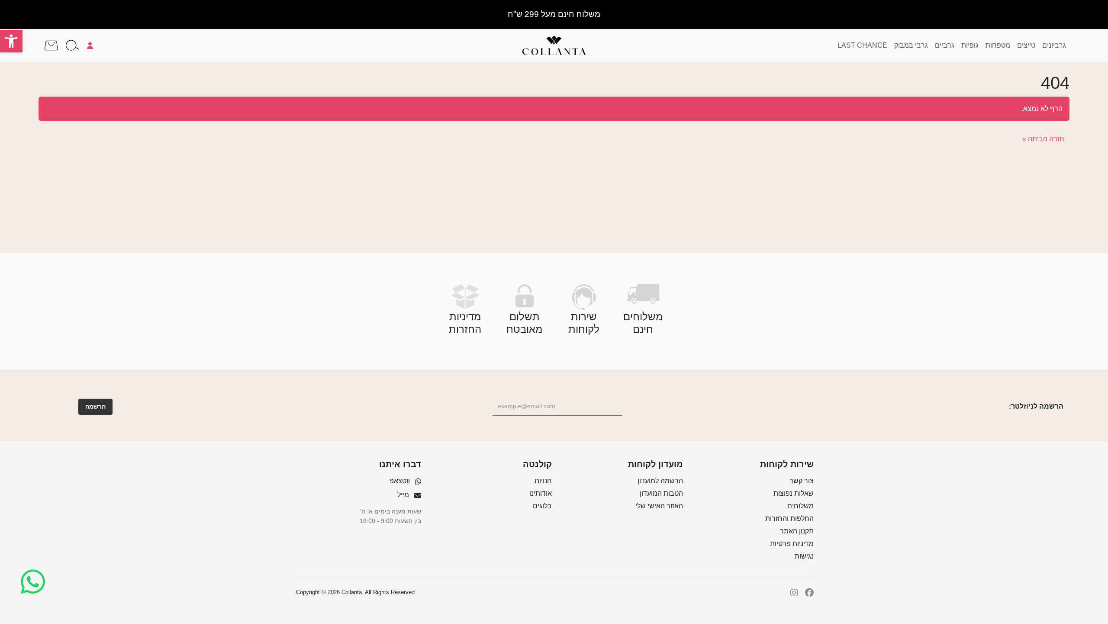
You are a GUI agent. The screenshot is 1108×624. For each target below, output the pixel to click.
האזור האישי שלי (659, 506)
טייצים (1026, 45)
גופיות (970, 45)
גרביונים (1054, 45)
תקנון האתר (797, 531)
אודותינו (540, 493)
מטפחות (998, 45)
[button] (11, 41)
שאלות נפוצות (793, 493)
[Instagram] (794, 592)
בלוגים (542, 506)
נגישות (804, 556)
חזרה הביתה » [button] (1043, 139)
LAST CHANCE (862, 45)
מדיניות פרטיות (792, 543)
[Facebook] (809, 592)
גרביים (944, 45)
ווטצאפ (400, 480)
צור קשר (801, 480)
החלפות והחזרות (789, 518)
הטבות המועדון (661, 493)
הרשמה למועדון (660, 480)
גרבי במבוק (911, 45)
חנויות (543, 480)
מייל (403, 494)
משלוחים (800, 506)
